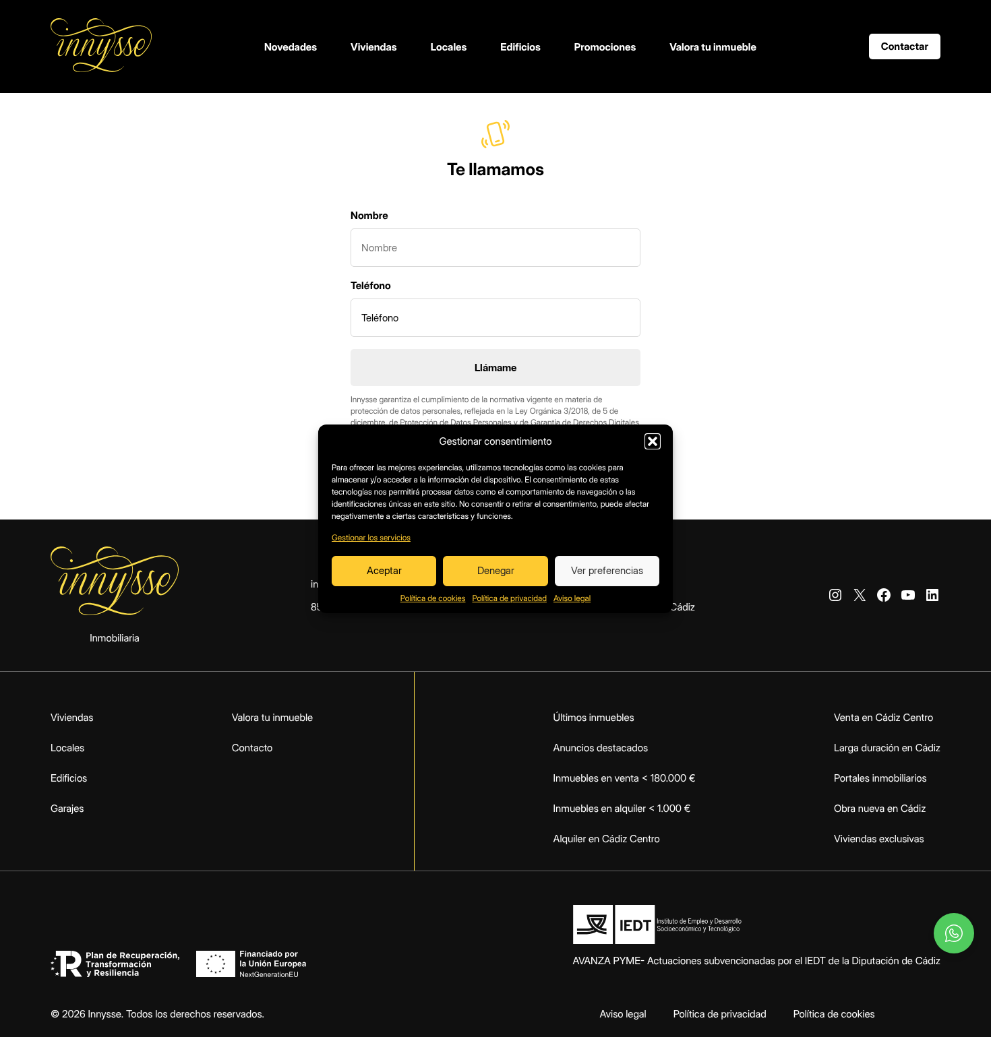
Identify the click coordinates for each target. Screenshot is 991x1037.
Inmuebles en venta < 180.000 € (624, 778)
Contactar (904, 46)
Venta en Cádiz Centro (883, 717)
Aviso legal (572, 598)
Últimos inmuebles (593, 717)
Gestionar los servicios (371, 537)
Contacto (252, 747)
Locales (449, 46)
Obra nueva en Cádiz (880, 808)
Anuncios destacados (600, 747)
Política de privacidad (510, 598)
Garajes (67, 808)
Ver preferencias (607, 570)
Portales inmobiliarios (880, 778)
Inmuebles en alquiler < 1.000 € (622, 808)
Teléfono (371, 285)
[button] (652, 441)
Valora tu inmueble (712, 46)
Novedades (290, 46)
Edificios (520, 46)
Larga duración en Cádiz (887, 747)
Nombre (369, 215)
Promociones (605, 46)
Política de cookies (433, 598)
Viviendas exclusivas (879, 838)
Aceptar (384, 570)
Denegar (495, 570)
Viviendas (374, 46)
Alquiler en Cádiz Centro (606, 838)
